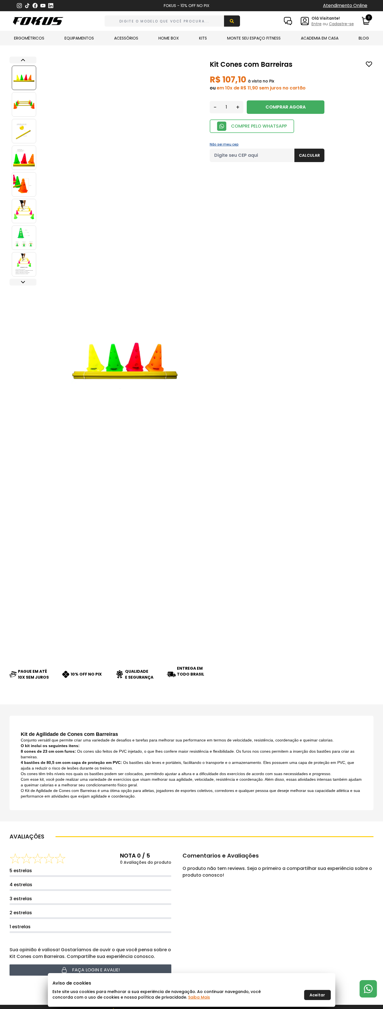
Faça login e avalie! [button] (96, 970)
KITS (203, 38)
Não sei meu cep (224, 144)
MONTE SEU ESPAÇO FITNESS (254, 38)
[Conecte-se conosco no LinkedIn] (50, 5)
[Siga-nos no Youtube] (42, 5)
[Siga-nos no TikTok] (27, 5)
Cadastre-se (341, 24)
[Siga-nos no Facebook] (35, 5)
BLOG (364, 38)
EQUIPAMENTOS (79, 38)
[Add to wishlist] (369, 64)
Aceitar (317, 995)
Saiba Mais (199, 997)
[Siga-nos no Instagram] (19, 5)
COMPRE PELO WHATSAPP (259, 126)
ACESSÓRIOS (126, 38)
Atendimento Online (345, 5)
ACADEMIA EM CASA (319, 38)
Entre (317, 24)
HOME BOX (168, 38)
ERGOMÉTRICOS (29, 38)
